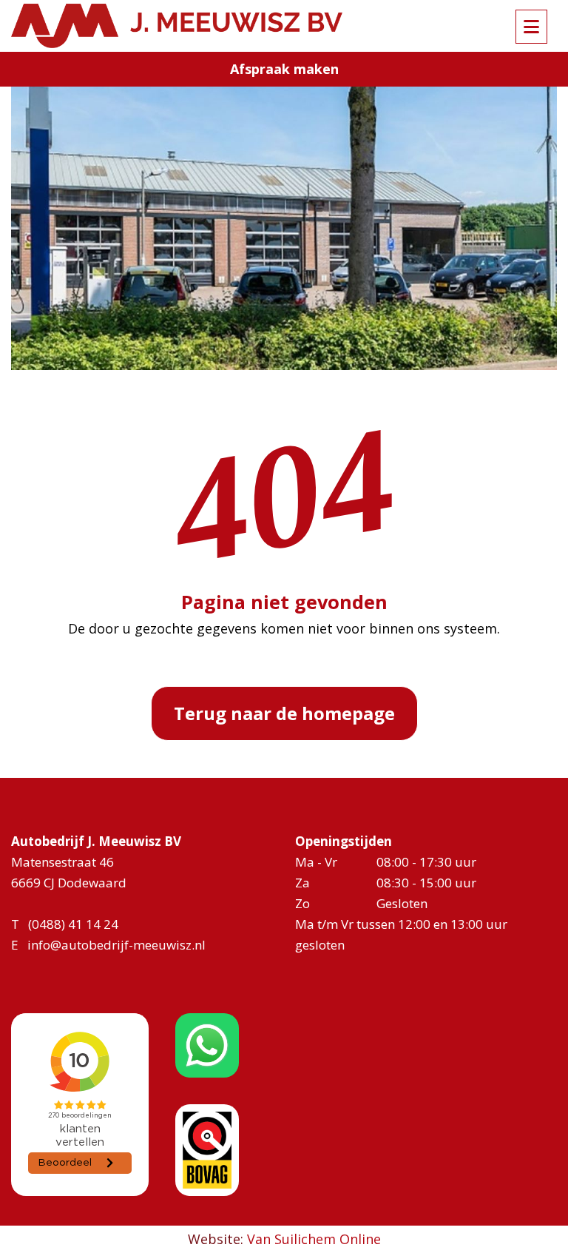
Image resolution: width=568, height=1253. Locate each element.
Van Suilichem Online (314, 1239)
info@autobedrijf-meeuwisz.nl (116, 944)
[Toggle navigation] (531, 26)
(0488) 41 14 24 (73, 924)
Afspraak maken (284, 69)
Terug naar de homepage (284, 713)
